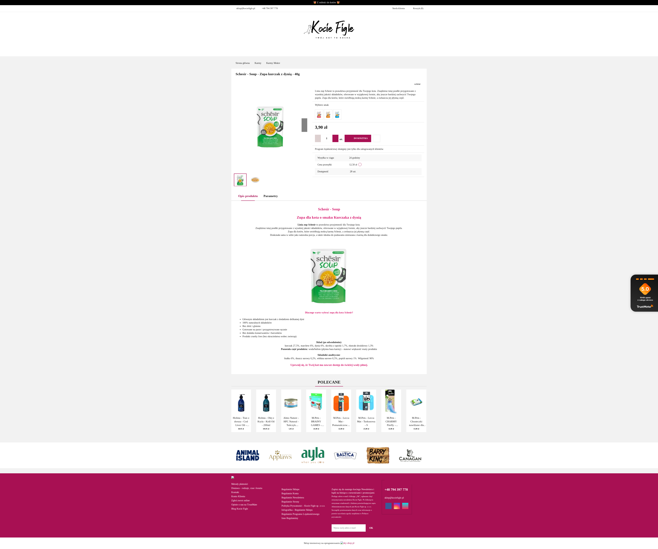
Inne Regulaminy (290, 518)
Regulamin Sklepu (290, 489)
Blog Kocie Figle (239, 508)
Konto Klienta (238, 496)
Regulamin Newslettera (293, 497)
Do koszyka (361, 138)
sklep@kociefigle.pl (245, 8)
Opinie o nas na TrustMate (244, 504)
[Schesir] (417, 84)
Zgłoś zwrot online (240, 500)
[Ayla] (312, 455)
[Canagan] (410, 455)
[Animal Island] (247, 455)
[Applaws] (280, 455)
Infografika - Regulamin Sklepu (297, 510)
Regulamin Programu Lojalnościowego (300, 514)
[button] (303, 480)
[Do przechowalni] (376, 138)
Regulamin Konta (290, 493)
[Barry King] (378, 455)
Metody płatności (239, 484)
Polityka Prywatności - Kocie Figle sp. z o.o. (303, 506)
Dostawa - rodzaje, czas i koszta (246, 488)
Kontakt (235, 492)
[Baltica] (345, 455)
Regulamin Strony (290, 501)
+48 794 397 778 (270, 8)
